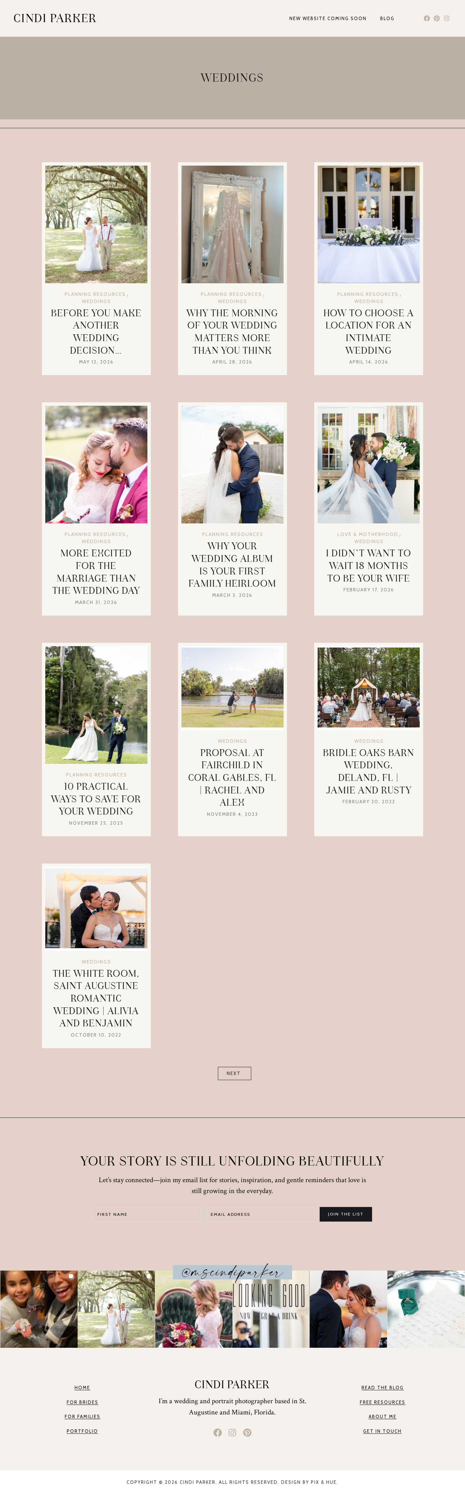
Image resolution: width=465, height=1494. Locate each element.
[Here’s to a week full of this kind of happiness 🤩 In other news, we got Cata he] (116, 1309)
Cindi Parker (232, 1384)
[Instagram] (446, 18)
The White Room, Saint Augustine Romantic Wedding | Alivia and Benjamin (96, 998)
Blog (387, 18)
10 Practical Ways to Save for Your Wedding (96, 799)
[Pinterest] (437, 18)
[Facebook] (427, 18)
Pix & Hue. (324, 1482)
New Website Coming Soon (328, 18)
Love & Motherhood (367, 534)
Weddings (96, 301)
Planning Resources (95, 294)
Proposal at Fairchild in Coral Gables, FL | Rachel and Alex (232, 778)
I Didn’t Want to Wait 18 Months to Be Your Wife (368, 565)
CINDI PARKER (55, 18)
